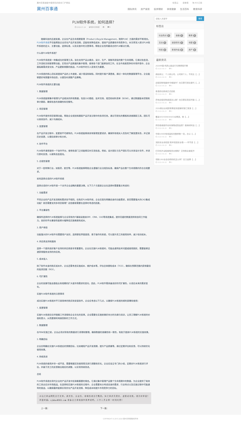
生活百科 (184, 9)
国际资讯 (132, 9)
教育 (192, 35)
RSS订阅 (198, 2)
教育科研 (197, 9)
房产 (192, 49)
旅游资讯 (177, 42)
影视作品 (177, 49)
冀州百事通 (47, 8)
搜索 (200, 18)
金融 (179, 35)
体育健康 (171, 9)
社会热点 (164, 35)
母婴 (192, 42)
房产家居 (145, 9)
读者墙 (185, 2)
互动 (162, 42)
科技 (162, 49)
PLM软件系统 (43, 42)
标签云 (175, 2)
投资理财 (158, 9)
